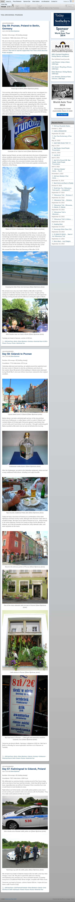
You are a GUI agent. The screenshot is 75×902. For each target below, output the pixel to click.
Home (2, 1)
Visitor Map (4, 4)
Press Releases (17, 1)
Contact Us (54, 1)
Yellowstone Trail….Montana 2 (63, 195)
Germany (30, 341)
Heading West (58, 224)
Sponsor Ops (26, 1)
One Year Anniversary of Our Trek (62, 137)
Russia (32, 889)
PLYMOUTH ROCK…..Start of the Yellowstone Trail (62, 235)
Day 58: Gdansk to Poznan (17, 354)
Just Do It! (57, 155)
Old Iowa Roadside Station (62, 126)
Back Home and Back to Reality (63, 183)
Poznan (9, 343)
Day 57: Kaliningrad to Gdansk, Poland (24, 769)
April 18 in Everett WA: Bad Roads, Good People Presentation (61, 162)
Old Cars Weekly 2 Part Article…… (60, 177)
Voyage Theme (70, 899)
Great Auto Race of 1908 (40, 341)
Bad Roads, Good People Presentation (61, 149)
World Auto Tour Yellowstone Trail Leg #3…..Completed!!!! (61, 189)
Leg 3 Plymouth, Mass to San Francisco (48, 7)
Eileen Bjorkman (15, 31)
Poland (4, 343)
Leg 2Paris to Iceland (31, 7)
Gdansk (30, 756)
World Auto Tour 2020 (10, 899)
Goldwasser (42, 756)
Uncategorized (8, 23)
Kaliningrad (16, 889)
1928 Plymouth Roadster (20, 887)
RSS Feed (73, 1)
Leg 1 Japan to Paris (20, 7)
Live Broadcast (45, 1)
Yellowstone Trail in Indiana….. (63, 219)
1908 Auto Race (9, 341)
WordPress (62, 899)
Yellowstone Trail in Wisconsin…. (59, 213)
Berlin (15, 341)
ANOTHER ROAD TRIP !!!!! (62, 143)
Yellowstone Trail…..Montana (63, 200)
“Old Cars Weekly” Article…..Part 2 (58, 170)
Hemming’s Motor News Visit (62, 229)
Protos (14, 343)
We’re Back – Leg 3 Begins (62, 241)
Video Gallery (35, 1)
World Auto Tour (21, 343)
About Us (8, 1)
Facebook (71, 1)
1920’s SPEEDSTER (60, 131)
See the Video (62, 114)
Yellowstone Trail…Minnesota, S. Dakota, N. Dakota (62, 206)
